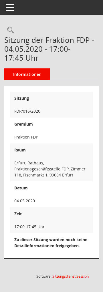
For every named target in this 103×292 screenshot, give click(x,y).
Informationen (27, 74)
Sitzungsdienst (70, 276)
